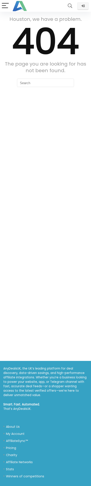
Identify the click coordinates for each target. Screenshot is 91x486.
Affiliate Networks (19, 462)
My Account (15, 434)
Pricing (11, 448)
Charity (11, 455)
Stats (10, 469)
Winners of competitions (25, 476)
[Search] (70, 6)
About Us (13, 426)
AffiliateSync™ (17, 441)
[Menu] (5, 6)
